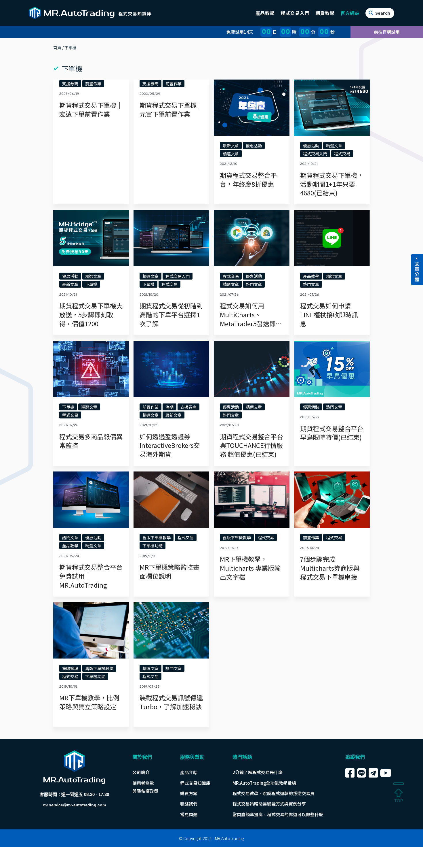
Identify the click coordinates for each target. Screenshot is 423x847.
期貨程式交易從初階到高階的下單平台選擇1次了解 (171, 314)
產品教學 (311, 276)
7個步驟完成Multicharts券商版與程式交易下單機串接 (329, 567)
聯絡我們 (188, 804)
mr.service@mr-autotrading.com (74, 805)
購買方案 (188, 793)
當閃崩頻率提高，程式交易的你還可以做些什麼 (278, 814)
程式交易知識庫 (195, 783)
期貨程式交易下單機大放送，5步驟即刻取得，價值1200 (91, 314)
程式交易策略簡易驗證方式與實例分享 (269, 804)
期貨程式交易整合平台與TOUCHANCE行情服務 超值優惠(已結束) (251, 445)
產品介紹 (188, 772)
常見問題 (188, 814)
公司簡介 (141, 772)
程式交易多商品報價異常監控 (91, 441)
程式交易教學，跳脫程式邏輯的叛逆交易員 (274, 793)
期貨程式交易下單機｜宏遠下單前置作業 (91, 109)
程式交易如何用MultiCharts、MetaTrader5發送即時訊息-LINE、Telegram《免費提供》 (251, 323)
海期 (169, 407)
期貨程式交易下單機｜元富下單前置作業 (171, 109)
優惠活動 (254, 145)
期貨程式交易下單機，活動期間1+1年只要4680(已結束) (331, 183)
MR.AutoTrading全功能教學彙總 (264, 783)
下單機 (91, 284)
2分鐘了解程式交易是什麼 (258, 772)
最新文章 (231, 145)
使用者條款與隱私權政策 (145, 787)
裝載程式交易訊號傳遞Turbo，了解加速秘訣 (171, 702)
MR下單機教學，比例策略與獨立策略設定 (89, 702)
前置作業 (93, 83)
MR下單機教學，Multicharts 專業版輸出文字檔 (250, 567)
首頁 (57, 47)
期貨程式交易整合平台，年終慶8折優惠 (248, 179)
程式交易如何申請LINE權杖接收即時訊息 (329, 314)
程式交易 (342, 153)
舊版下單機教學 (156, 537)
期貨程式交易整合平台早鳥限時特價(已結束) (331, 433)
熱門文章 (254, 284)
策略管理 (70, 668)
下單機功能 (152, 545)
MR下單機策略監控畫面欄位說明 (169, 571)
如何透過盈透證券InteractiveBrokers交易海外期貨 (170, 445)
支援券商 (70, 83)
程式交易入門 (315, 153)
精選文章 (231, 153)
